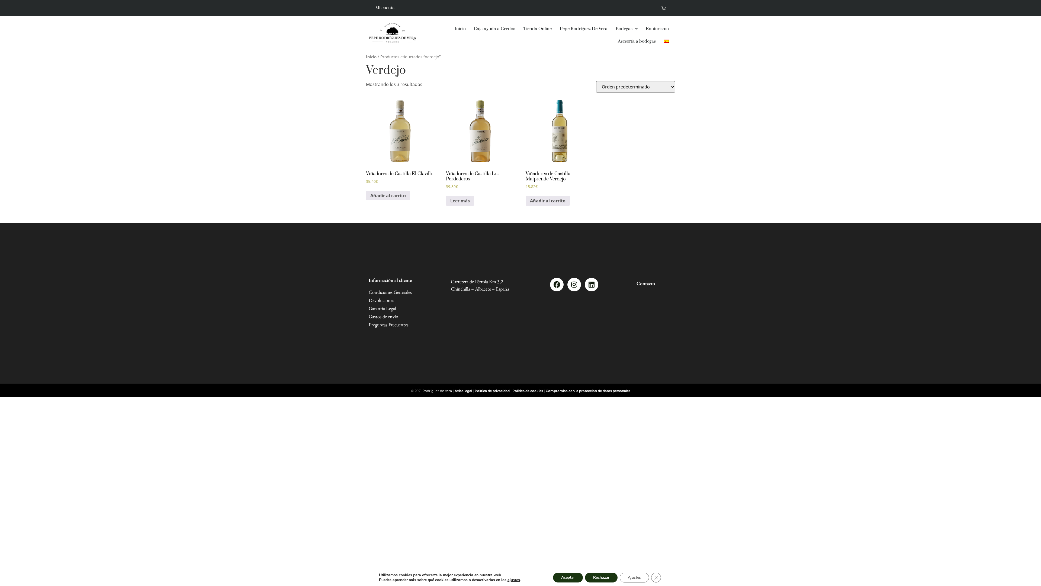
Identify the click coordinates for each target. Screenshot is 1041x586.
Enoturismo (657, 28)
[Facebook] (557, 284)
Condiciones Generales (390, 292)
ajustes (513, 580)
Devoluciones (381, 300)
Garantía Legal (382, 308)
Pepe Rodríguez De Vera (584, 28)
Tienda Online (537, 28)
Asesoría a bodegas (637, 41)
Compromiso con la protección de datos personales (588, 391)
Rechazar (601, 577)
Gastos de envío (383, 316)
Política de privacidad (492, 391)
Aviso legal (463, 391)
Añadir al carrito (388, 196)
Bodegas (624, 28)
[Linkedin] (591, 284)
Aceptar (568, 577)
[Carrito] (663, 8)
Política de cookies (527, 391)
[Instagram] (574, 284)
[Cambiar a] (666, 41)
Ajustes (634, 577)
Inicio (460, 28)
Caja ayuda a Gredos (494, 28)
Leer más (460, 201)
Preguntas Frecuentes (389, 324)
